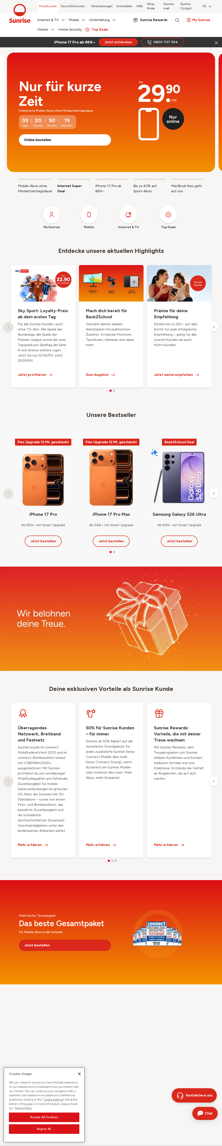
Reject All (44, 1129)
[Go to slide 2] (73, 179)
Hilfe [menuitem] (140, 6)
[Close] (79, 1074)
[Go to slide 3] (111, 179)
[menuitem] (207, 6)
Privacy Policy (23, 1108)
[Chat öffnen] (205, 1113)
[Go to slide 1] (35, 179)
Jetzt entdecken (118, 42)
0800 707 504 (165, 42)
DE (204, 6)
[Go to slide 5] (187, 179)
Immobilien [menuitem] (124, 6)
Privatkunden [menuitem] (48, 6)
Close (216, 42)
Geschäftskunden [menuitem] (72, 6)
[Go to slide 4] (149, 179)
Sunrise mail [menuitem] (168, 6)
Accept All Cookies (44, 1117)
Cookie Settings (53, 1099)
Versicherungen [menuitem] (102, 6)
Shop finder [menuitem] (151, 6)
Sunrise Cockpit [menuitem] (186, 6)
